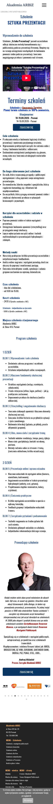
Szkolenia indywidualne (13, 756)
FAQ (21, 783)
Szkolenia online (11, 750)
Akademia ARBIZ (20, 5)
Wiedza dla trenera (11, 783)
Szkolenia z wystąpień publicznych (17, 743)
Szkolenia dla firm (12, 753)
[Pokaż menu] (44, 5)
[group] (26, 690)
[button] (5, 695)
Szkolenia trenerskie (12, 747)
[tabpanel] (26, 46)
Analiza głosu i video (13, 763)
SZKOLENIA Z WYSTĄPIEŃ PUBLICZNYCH (13, 11)
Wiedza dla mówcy (11, 777)
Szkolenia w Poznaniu (13, 760)
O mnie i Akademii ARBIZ (28, 774)
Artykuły (7, 774)
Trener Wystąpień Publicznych (29, 777)
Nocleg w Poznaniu (26, 787)
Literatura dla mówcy (12, 780)
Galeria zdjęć (24, 780)
